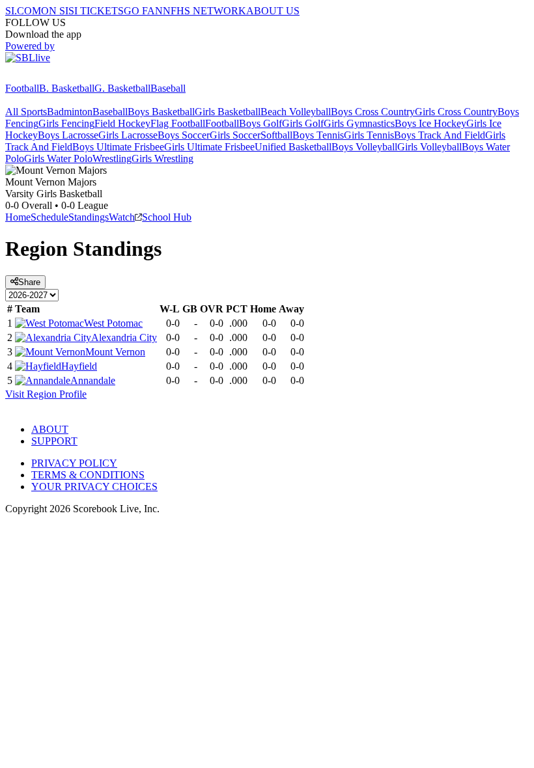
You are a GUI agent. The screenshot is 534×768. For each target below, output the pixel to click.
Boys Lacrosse (68, 135)
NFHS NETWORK (204, 10)
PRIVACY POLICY (74, 463)
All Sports (26, 111)
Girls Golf (303, 123)
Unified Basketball (293, 146)
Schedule (49, 217)
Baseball (168, 88)
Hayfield (79, 366)
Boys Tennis (318, 135)
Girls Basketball (227, 111)
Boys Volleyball (364, 146)
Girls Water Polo (58, 158)
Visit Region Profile (46, 394)
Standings (88, 217)
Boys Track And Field (439, 135)
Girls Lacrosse (128, 135)
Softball (276, 135)
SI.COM (23, 10)
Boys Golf (260, 123)
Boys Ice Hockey (430, 123)
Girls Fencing (66, 123)
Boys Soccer (184, 135)
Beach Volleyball (295, 111)
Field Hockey (122, 123)
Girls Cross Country (456, 111)
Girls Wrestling (162, 158)
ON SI (54, 10)
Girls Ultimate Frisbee (209, 146)
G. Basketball (122, 88)
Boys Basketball (161, 111)
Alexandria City (124, 337)
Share (29, 282)
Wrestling (112, 158)
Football (22, 88)
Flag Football (177, 123)
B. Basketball (66, 88)
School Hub (166, 217)
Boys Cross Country (373, 111)
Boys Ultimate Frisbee (118, 146)
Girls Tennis (369, 135)
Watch (122, 217)
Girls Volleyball (429, 146)
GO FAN (143, 10)
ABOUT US (273, 10)
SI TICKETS (96, 10)
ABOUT (49, 429)
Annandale (92, 380)
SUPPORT (54, 440)
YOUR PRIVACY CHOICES (94, 486)
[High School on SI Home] (55, 76)
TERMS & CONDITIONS (88, 474)
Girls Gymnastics (359, 123)
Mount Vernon (115, 351)
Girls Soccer (235, 135)
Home (18, 217)
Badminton (69, 111)
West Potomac (113, 323)
